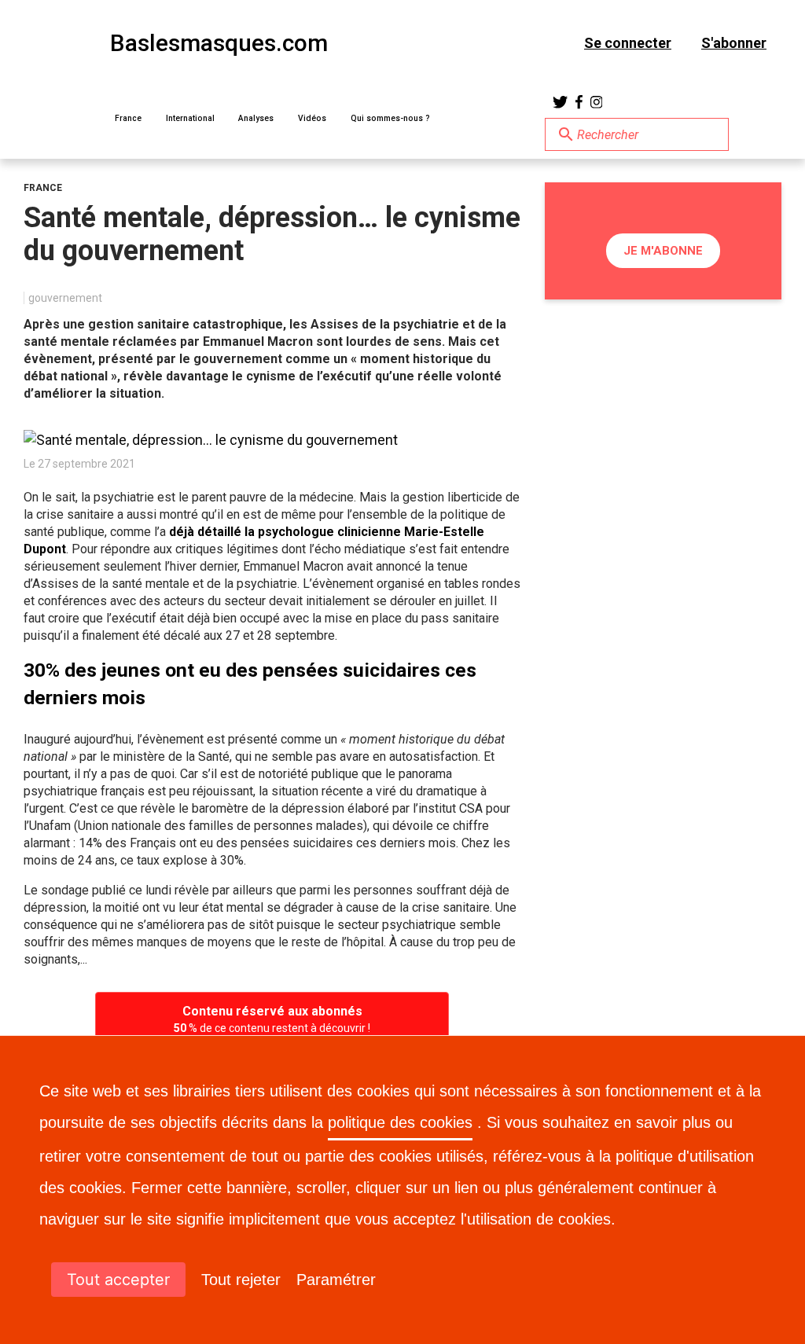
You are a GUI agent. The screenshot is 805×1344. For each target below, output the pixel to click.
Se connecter (627, 43)
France (128, 118)
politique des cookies (400, 1122)
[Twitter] (560, 102)
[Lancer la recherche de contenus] (566, 134)
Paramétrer (336, 1279)
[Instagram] (596, 102)
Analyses (256, 118)
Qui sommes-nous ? (390, 118)
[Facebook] (579, 102)
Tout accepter (118, 1279)
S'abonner (733, 43)
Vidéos (312, 118)
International (190, 118)
